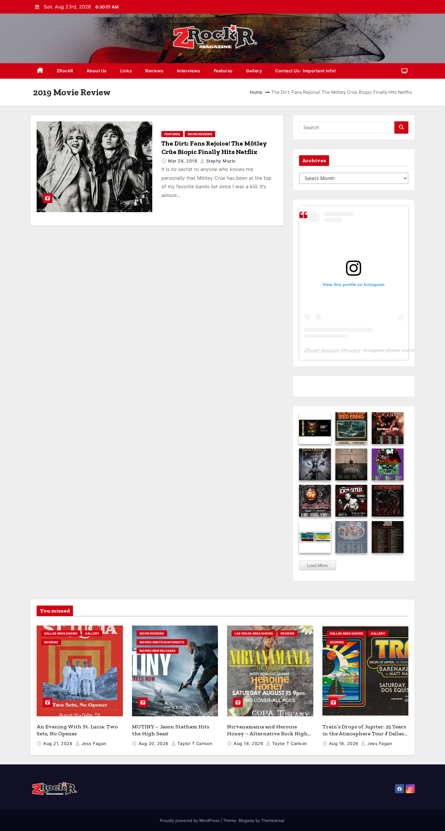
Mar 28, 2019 (183, 160)
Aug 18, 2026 (249, 743)
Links (126, 70)
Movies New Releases (158, 650)
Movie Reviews (200, 134)
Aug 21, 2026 (58, 743)
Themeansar (272, 820)
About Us (97, 70)
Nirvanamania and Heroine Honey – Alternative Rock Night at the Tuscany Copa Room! (268, 733)
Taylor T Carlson (194, 743)
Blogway (246, 820)
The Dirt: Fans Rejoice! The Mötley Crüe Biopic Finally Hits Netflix (214, 147)
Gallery (254, 70)
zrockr (352, 350)
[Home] (40, 71)
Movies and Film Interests (162, 642)
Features (223, 70)
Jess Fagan (93, 743)
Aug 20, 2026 (154, 743)
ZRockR (65, 70)
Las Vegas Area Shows (254, 633)
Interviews (188, 70)
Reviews (154, 70)
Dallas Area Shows (60, 633)
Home (256, 92)
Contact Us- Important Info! (305, 70)
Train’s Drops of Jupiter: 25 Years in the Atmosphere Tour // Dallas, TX (364, 733)
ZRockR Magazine (322, 350)
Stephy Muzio (220, 160)
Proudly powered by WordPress (190, 820)
